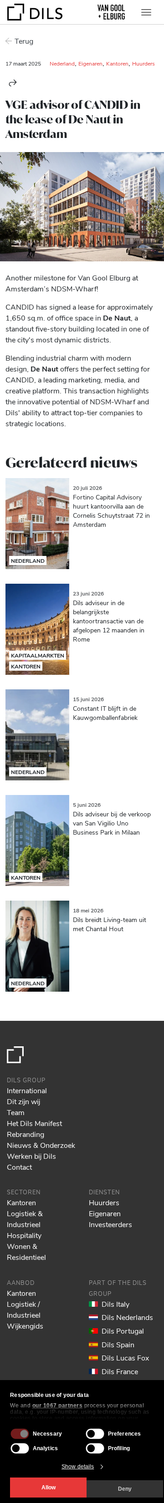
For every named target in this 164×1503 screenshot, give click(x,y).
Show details (78, 1466)
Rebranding (25, 1134)
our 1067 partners (57, 1405)
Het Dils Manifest (34, 1123)
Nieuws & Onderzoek (41, 1145)
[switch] (95, 1434)
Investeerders (110, 1224)
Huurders (143, 63)
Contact (19, 1167)
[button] (12, 83)
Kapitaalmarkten (37, 655)
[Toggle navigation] (146, 12)
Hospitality (24, 1235)
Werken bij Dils (31, 1156)
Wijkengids (25, 1325)
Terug (24, 41)
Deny (125, 1489)
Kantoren (117, 63)
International (27, 1090)
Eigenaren (90, 63)
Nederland (62, 63)
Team (16, 1112)
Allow (48, 1487)
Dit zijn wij (23, 1101)
